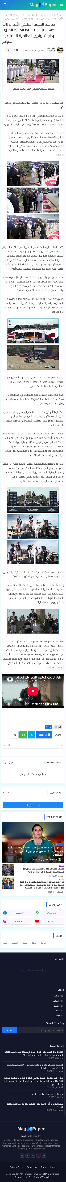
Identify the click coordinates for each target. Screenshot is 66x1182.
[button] (5, 5)
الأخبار (5, 943)
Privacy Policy (16, 1167)
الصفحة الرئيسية (57, 15)
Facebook (42, 735)
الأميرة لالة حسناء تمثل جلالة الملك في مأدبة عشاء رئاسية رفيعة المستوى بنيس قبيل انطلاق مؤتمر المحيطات (33, 1053)
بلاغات (34, 943)
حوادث (43, 943)
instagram (19, 921)
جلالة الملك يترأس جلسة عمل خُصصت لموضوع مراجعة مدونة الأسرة (35, 1105)
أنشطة (44, 15)
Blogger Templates (34, 1174)
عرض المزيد (8, 762)
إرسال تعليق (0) (33, 805)
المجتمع (15, 943)
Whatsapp (23, 734)
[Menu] (61, 5)
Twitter (31, 734)
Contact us (32, 1167)
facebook (19, 913)
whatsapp (51, 913)
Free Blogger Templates (40, 1177)
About (43, 1167)
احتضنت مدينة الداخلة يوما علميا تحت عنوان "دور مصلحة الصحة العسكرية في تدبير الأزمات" (35, 1066)
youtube (51, 921)
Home (53, 1167)
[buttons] (22, 1155)
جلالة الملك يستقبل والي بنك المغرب (46, 1094)
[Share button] (15, 734)
